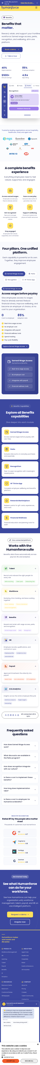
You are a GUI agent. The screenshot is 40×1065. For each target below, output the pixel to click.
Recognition (12, 280)
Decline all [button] (29, 1061)
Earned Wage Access (15, 274)
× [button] (37, 1044)
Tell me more (7, 1025)
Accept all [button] (11, 1061)
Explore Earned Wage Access (14, 346)
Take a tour (12, 56)
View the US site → (27, 3)
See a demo (7, 1022)
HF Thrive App (30, 280)
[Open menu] (36, 7)
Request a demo (18, 914)
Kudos (29, 86)
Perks (20, 86)
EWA (12, 86)
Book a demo (10, 49)
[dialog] (20, 1053)
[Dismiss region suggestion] (37, 2)
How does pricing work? (20, 1022)
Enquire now (20, 922)
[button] (20, 1057)
